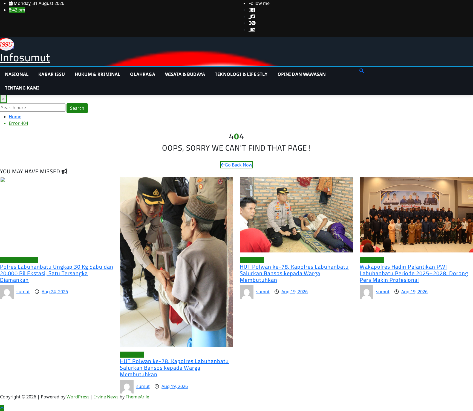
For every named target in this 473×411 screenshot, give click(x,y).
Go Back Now (238, 165)
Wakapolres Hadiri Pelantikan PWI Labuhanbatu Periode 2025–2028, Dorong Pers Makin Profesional (414, 273)
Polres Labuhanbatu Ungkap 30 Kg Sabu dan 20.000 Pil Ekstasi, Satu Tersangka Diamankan (56, 273)
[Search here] (361, 71)
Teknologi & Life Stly (241, 74)
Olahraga (142, 74)
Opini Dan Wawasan (302, 74)
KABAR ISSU (51, 74)
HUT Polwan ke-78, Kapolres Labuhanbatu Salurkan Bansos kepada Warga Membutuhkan (174, 367)
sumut (23, 292)
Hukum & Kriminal (97, 74)
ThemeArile (137, 397)
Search (77, 108)
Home (15, 117)
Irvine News (106, 397)
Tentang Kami (22, 88)
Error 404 (18, 123)
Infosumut (25, 57)
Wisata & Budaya (185, 74)
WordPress (78, 397)
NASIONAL (16, 74)
